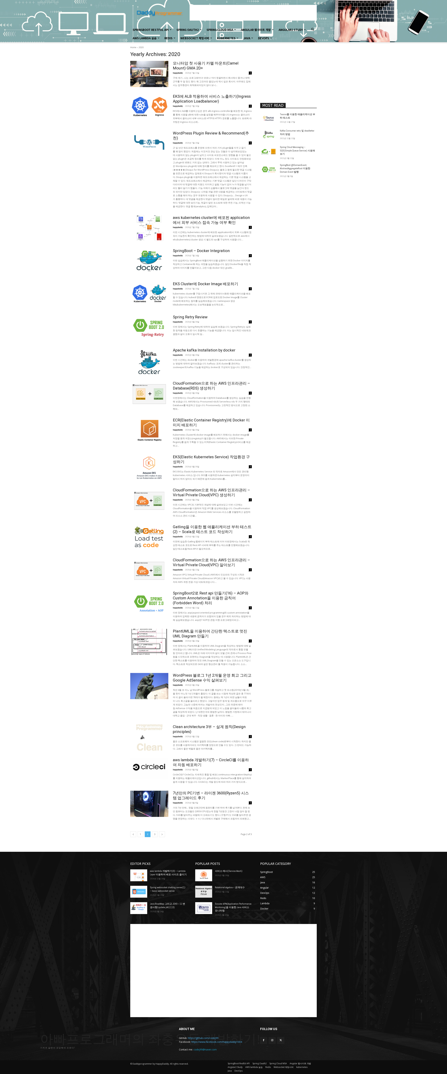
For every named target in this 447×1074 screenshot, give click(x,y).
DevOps (263, 38)
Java (246, 38)
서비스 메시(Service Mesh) (228, 871)
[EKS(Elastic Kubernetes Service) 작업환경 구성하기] (149, 468)
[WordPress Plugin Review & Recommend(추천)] (149, 144)
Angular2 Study (291, 30)
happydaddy (178, 73)
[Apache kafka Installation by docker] (149, 361)
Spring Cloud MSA (220, 30)
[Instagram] (272, 1040)
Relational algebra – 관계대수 (230, 887)
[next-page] (162, 834)
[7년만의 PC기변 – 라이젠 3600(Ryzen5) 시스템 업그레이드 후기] (149, 804)
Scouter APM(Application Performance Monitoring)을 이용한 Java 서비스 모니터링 (233, 907)
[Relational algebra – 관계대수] (203, 892)
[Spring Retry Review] (149, 328)
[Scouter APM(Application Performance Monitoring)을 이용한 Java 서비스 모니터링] (203, 908)
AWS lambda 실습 (145, 38)
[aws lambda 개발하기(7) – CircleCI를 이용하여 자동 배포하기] (149, 771)
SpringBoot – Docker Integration (201, 251)
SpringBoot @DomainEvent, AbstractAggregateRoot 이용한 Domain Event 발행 (295, 168)
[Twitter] (280, 1040)
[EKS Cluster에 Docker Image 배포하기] (149, 295)
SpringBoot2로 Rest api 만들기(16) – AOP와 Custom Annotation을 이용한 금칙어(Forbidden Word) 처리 (210, 598)
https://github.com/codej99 (203, 1038)
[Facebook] (263, 1040)
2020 (141, 47)
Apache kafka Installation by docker (204, 350)
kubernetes (226, 38)
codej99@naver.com (205, 1049)
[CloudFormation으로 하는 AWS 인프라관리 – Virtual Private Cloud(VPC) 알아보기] (149, 571)
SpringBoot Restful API (151, 30)
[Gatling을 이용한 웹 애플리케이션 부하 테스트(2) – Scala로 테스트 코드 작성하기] (149, 538)
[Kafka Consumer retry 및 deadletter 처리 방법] (268, 135)
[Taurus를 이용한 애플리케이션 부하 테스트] (268, 119)
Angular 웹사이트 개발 (256, 30)
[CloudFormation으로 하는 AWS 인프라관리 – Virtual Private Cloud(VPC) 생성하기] (149, 501)
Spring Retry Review (190, 317)
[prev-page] (133, 834)
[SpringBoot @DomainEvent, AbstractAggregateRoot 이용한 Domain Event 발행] (268, 169)
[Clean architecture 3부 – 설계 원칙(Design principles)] (149, 737)
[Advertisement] (253, 13)
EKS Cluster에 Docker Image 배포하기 (205, 284)
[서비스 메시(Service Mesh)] (203, 875)
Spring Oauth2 (188, 30)
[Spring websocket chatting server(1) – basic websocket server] (138, 892)
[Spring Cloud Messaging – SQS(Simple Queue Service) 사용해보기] (268, 151)
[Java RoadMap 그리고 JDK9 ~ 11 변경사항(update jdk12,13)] (138, 908)
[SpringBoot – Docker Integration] (149, 261)
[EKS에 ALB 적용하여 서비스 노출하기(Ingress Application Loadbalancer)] (149, 107)
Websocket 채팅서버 (194, 38)
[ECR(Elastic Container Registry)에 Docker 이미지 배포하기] (149, 431)
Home (133, 47)
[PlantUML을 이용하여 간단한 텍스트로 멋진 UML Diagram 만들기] (149, 642)
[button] (312, 30)
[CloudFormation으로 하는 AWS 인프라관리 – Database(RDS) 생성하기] (149, 394)
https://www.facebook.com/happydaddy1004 (216, 1041)
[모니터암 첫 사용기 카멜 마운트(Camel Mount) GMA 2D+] (149, 74)
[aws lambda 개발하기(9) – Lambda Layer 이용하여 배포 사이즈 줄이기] (138, 875)
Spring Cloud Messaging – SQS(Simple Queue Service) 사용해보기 (297, 150)
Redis (168, 38)
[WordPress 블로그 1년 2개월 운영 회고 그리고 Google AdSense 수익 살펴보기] (149, 686)
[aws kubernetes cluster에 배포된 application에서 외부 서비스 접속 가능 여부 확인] (149, 228)
